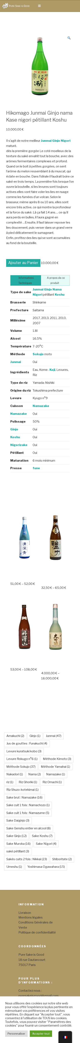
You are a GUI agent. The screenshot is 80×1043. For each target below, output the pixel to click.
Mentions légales (30, 917)
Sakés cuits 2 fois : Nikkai (26, 859)
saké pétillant (17, 851)
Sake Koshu (42, 836)
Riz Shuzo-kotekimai (22, 790)
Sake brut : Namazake (24, 797)
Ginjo (35, 736)
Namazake (55, 774)
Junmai (53, 736)
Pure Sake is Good (19, 6)
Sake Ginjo (16, 836)
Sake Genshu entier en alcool (28, 828)
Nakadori (14, 774)
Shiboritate (62, 859)
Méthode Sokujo (20, 767)
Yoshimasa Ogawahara (46, 867)
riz (9, 782)
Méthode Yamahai (55, 767)
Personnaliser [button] (16, 1033)
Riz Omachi (52, 782)
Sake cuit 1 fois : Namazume (27, 813)
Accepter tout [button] (41, 1033)
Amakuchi (15, 736)
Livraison (24, 913)
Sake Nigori (46, 844)
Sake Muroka (18, 844)
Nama (34, 774)
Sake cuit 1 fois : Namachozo (28, 805)
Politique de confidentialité (37, 932)
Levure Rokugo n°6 (22, 759)
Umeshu (14, 867)
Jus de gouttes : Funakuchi (26, 743)
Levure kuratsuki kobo (23, 751)
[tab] (25, 280)
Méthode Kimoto (57, 759)
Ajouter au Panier (23, 262)
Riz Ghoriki (28, 782)
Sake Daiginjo (17, 820)
